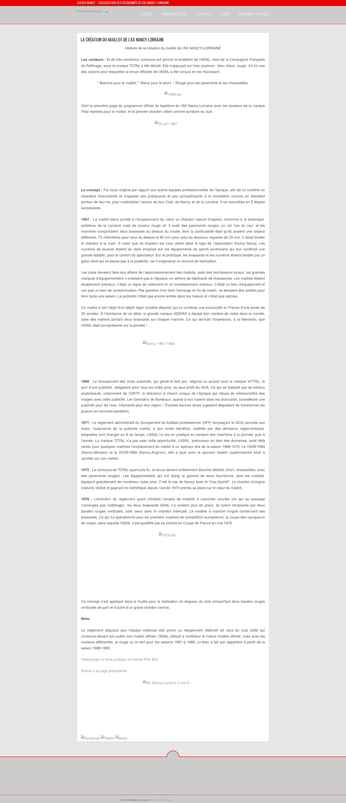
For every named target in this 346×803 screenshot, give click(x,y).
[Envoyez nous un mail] (134, 738)
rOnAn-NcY (156, 799)
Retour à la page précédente (104, 670)
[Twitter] (188, 775)
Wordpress (167, 799)
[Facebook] (182, 775)
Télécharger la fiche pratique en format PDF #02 (119, 659)
